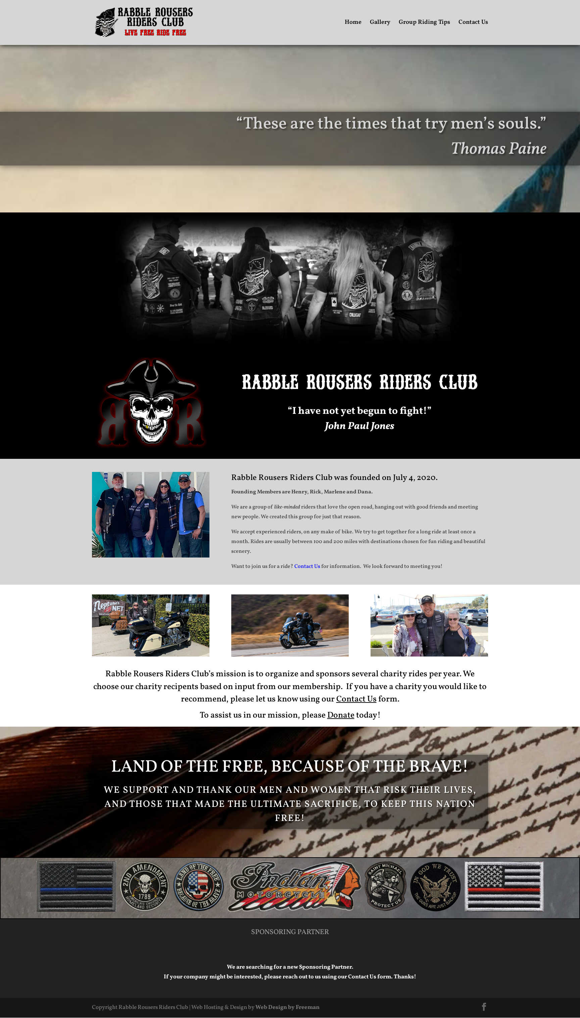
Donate (340, 715)
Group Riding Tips (424, 23)
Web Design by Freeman (287, 1007)
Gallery (380, 23)
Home (353, 23)
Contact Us (473, 23)
